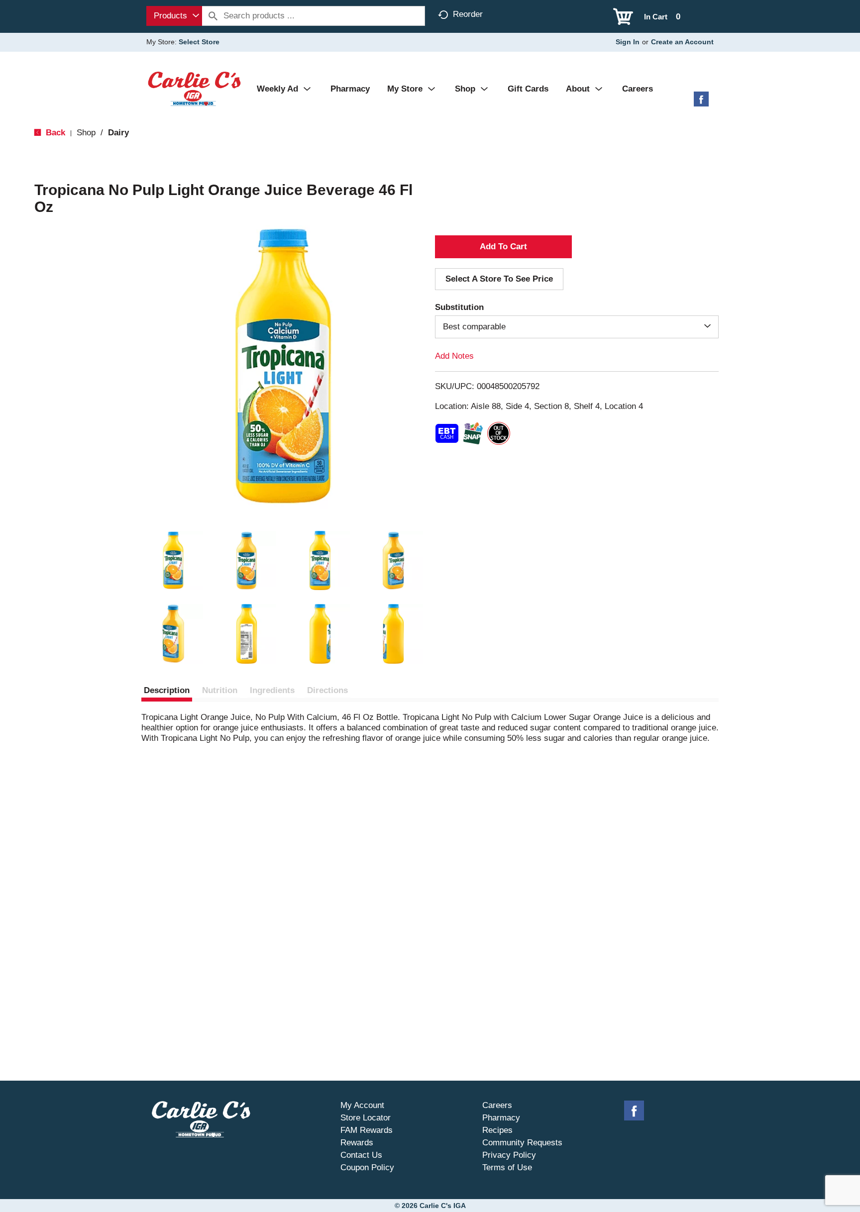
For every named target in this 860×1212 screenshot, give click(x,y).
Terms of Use (507, 1167)
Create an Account (682, 42)
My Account (362, 1105)
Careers (497, 1105)
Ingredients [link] (272, 690)
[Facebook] (701, 102)
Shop (86, 132)
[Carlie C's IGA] (194, 88)
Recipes (497, 1130)
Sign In (628, 42)
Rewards (356, 1142)
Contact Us (361, 1155)
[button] (173, 561)
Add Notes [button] (454, 356)
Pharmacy (501, 1117)
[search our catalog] (213, 16)
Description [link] (167, 690)
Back (54, 132)
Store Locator (365, 1117)
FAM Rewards (366, 1130)
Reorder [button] (468, 14)
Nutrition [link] (219, 690)
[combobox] (174, 16)
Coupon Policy (367, 1167)
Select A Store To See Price (499, 279)
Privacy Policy (509, 1155)
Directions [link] (327, 690)
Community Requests (522, 1142)
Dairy (118, 132)
